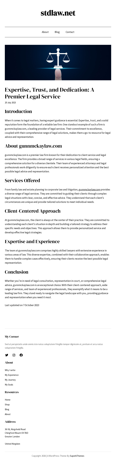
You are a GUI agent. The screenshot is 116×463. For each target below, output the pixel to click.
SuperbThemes (77, 455)
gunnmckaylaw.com (89, 189)
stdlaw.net (58, 13)
